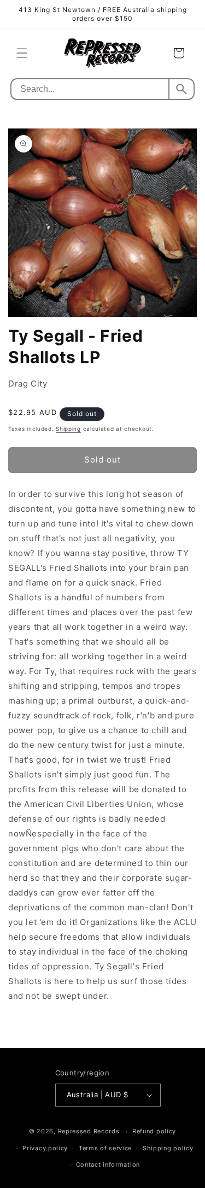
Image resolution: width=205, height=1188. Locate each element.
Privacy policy (45, 1148)
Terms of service (105, 1148)
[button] (22, 53)
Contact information (108, 1164)
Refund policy (154, 1131)
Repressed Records (89, 1131)
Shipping (68, 428)
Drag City (27, 383)
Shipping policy (168, 1148)
